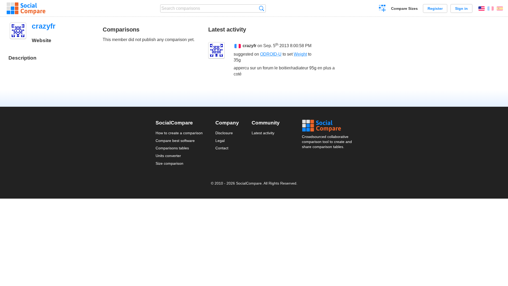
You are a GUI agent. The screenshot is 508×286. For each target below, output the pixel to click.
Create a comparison (382, 9)
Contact (221, 148)
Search (261, 8)
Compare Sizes (404, 8)
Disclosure (224, 133)
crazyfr (249, 46)
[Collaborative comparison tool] (26, 8)
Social (327, 125)
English (481, 8)
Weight (300, 54)
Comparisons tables (172, 148)
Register (435, 8)
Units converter (168, 156)
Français (490, 8)
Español (500, 8)
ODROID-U (271, 54)
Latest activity (263, 133)
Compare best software (175, 140)
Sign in (461, 8)
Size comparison (169, 163)
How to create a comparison (179, 133)
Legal (220, 140)
